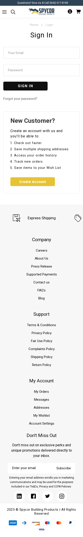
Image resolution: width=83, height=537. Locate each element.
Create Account (32, 182)
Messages (41, 400)
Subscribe (63, 468)
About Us (41, 258)
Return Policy (41, 365)
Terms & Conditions (41, 325)
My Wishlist (41, 416)
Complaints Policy (42, 349)
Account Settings (41, 423)
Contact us (41, 282)
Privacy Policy (42, 333)
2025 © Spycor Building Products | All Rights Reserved (41, 512)
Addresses (41, 408)
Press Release (41, 266)
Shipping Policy (41, 357)
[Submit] (4, 12)
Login (49, 25)
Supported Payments (41, 274)
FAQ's (41, 290)
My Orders (41, 392)
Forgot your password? (20, 99)
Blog (41, 298)
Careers (41, 250)
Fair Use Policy (41, 341)
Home (34, 25)
